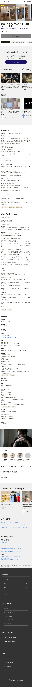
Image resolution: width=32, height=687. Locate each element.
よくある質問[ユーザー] (9, 616)
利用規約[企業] (7, 666)
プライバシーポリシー (9, 658)
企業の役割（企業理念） (9, 472)
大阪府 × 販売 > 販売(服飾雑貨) (7, 546)
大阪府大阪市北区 (12, 28)
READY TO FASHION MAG (10, 637)
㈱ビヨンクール (7, 31)
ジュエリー (3, 524)
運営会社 (6, 608)
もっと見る (26, 69)
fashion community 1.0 (9, 645)
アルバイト (4, 28)
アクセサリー (10, 524)
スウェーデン (24, 527)
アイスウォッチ (4, 522)
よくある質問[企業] (8, 620)
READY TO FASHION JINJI (10, 641)
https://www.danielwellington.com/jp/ (11, 137)
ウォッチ (15, 524)
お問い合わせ (7, 670)
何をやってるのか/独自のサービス (12, 466)
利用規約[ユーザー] (8, 662)
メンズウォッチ (14, 527)
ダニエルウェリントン (13, 522)
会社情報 (4, 477)
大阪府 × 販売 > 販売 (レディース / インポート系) (11, 551)
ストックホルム (4, 530)
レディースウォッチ (5, 527)
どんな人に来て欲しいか (18, 42)
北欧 (19, 527)
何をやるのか (5, 42)
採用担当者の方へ (8, 623)
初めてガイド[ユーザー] (9, 612)
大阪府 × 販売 (4, 542)
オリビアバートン (22, 522)
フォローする (16, 62)
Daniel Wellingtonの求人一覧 (8, 337)
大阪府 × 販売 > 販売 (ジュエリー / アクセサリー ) (11, 548)
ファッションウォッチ (23, 524)
